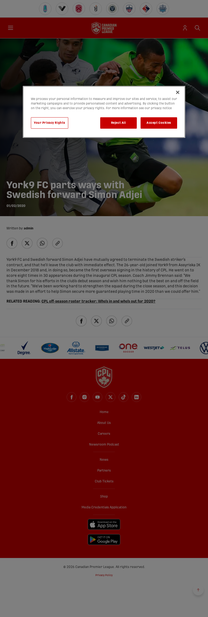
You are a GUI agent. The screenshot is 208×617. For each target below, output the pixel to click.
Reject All (118, 122)
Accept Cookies (159, 122)
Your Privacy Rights (49, 122)
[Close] (178, 92)
